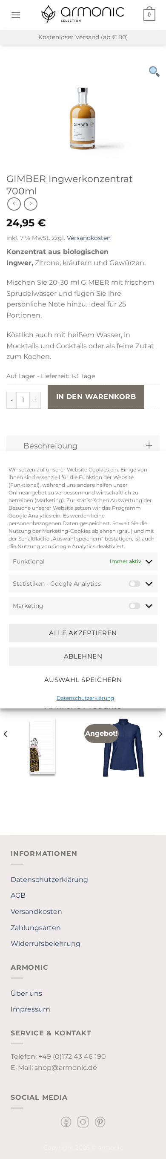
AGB (18, 895)
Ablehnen (83, 656)
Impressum (30, 1009)
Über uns (26, 993)
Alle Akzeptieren (83, 633)
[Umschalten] (149, 445)
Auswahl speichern (83, 680)
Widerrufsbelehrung (45, 943)
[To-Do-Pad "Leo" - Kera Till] (42, 747)
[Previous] (6, 751)
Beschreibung (50, 445)
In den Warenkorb (96, 397)
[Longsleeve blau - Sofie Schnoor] (123, 747)
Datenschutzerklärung (85, 697)
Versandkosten (89, 238)
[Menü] (15, 14)
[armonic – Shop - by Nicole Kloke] (83, 14)
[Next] (160, 751)
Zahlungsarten (36, 928)
